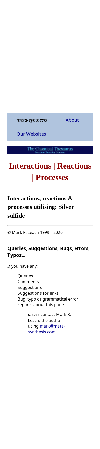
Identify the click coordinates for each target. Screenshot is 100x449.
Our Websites (31, 134)
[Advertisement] (50, 57)
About (72, 120)
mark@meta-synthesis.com (46, 328)
